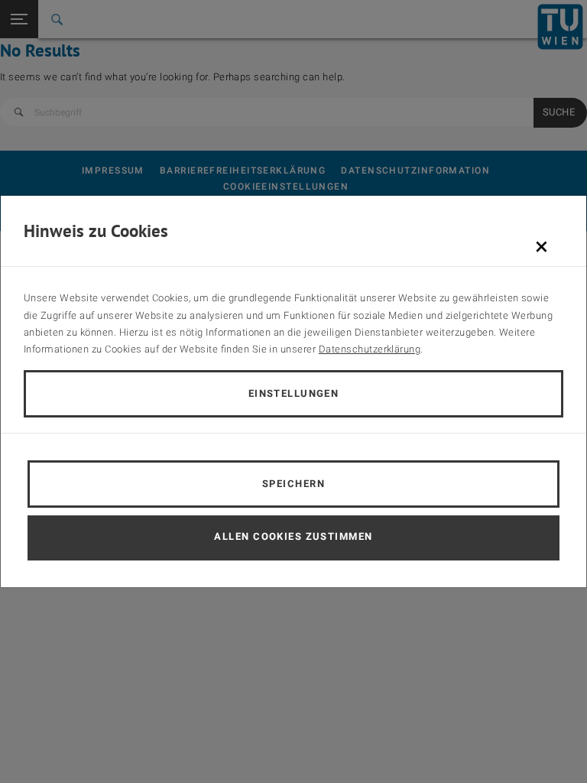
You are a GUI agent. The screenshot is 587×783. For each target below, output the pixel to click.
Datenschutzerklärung (370, 349)
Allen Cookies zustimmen (293, 536)
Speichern (293, 483)
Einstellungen (293, 393)
